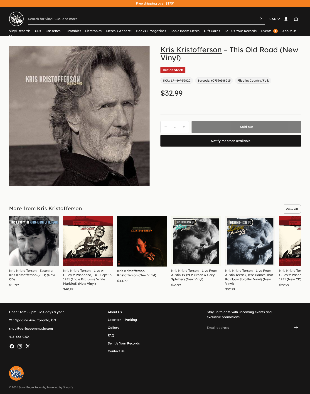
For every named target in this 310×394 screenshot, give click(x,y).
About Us (115, 312)
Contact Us (116, 351)
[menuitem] (13, 36)
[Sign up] (296, 327)
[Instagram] (19, 346)
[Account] (286, 19)
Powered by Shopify (60, 387)
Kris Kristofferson (191, 49)
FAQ (111, 336)
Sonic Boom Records (32, 387)
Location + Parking (122, 320)
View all (292, 209)
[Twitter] (27, 346)
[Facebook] (12, 346)
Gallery (113, 328)
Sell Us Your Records (124, 343)
